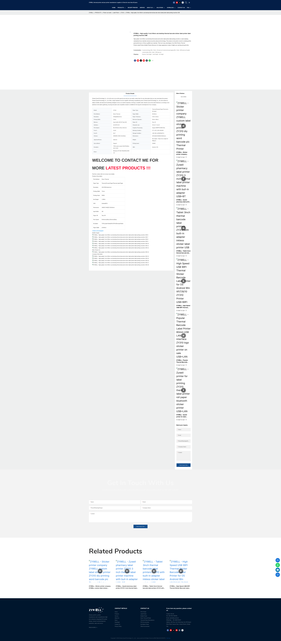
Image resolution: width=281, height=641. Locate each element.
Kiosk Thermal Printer (145, 618)
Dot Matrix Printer (144, 624)
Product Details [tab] (130, 93)
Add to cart (181, 157)
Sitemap (168, 638)
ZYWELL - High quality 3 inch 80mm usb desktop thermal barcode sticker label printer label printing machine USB (153, 12)
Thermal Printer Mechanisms (147, 620)
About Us (117, 618)
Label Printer (116, 12)
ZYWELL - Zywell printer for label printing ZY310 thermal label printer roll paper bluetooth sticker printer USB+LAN (183, 416)
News (116, 620)
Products (117, 613)
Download (117, 622)
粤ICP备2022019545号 (159, 638)
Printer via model (107, 12)
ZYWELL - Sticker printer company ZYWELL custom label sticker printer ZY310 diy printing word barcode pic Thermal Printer (183, 153)
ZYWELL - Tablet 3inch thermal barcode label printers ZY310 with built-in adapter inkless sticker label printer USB (183, 252)
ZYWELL (91, 12)
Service (116, 616)
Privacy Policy (118, 626)
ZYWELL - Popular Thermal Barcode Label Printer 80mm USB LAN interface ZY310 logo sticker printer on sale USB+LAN (182, 361)
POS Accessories (144, 622)
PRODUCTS (98, 12)
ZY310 (122, 12)
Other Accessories (144, 626)
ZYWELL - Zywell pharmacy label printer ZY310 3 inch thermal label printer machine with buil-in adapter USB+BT (183, 201)
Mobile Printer (143, 616)
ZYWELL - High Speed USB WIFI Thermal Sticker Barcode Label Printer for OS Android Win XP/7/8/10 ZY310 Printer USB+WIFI (183, 307)
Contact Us (117, 624)
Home (116, 611)
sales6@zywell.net (174, 618)
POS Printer (143, 611)
